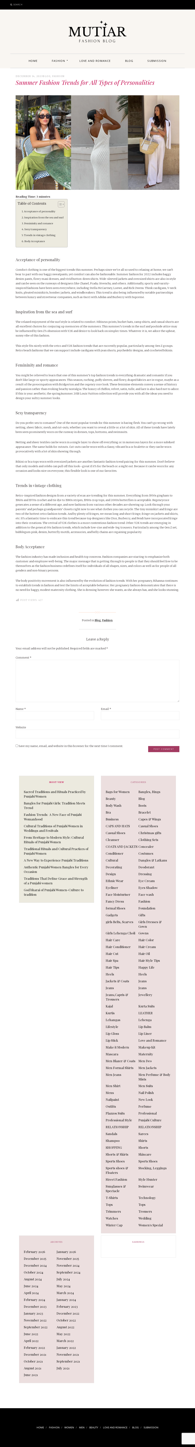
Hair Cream (147, 947)
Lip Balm (144, 1027)
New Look (145, 1099)
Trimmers (113, 1211)
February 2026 (34, 1252)
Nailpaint (112, 1099)
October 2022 (66, 1320)
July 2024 (63, 1279)
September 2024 (68, 1272)
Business (112, 819)
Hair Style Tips (149, 960)
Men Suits (145, 1086)
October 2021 (33, 1361)
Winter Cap (114, 1225)
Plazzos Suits (115, 1113)
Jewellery (145, 995)
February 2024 (34, 1299)
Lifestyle (112, 1027)
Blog (129, 61)
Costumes (145, 853)
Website (21, 727)
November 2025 (68, 1258)
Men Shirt (113, 1086)
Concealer (146, 846)
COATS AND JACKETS (121, 846)
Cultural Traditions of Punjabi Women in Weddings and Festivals (53, 828)
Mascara (112, 1054)
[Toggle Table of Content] (59, 204)
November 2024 (68, 1265)
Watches (112, 1218)
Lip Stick (112, 1040)
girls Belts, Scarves (119, 922)
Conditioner (114, 853)
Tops (109, 1204)
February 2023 (67, 1306)
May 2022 (63, 1334)
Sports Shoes (115, 1161)
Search (17, 4)
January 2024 (66, 1299)
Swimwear (146, 1186)
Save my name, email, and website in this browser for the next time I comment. (71, 746)
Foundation (146, 908)
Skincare (144, 1154)
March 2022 (65, 1341)
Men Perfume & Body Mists (154, 1076)
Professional (147, 1113)
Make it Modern (117, 1047)
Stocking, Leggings (152, 1168)
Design (111, 874)
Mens (110, 1093)
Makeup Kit (146, 1047)
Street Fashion (116, 1179)
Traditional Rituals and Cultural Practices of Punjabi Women (56, 851)
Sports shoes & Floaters (117, 1170)
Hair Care (113, 940)
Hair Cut (112, 953)
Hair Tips (112, 967)
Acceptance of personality (39, 211)
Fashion (58, 61)
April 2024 (31, 1293)
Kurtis (110, 1013)
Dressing (145, 874)
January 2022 (66, 1347)
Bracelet (144, 812)
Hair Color (146, 940)
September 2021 (68, 1361)
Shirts (142, 1140)
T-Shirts (112, 1198)
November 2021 (68, 1354)
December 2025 (35, 1258)
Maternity (145, 1054)
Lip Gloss (112, 1033)
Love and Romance (95, 61)
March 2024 (65, 1293)
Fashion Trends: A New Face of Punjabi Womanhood (53, 816)
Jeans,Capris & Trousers (117, 997)
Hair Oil (144, 953)
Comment (23, 657)
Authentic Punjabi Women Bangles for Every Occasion (56, 869)
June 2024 (31, 1286)
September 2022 (35, 1327)
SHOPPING (114, 1147)
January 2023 (33, 1313)
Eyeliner (112, 887)
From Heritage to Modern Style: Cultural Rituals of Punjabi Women (54, 839)
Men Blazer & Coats (120, 1061)
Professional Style (119, 1120)
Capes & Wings (149, 819)
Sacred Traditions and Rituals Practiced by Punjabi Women (55, 794)
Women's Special (150, 1225)
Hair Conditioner (118, 947)
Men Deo (145, 1061)
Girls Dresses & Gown (150, 924)
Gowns (143, 933)
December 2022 (68, 1313)
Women (69, 1427)
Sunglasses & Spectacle (116, 1188)
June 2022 (31, 1334)
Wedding (144, 1218)
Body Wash (113, 805)
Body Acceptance (34, 241)
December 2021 (35, 1354)
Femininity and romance (38, 223)
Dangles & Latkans (152, 860)
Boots (142, 805)
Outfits (111, 1106)
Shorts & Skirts (117, 1154)
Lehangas (113, 1020)
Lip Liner (145, 1033)
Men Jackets (147, 1068)
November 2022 (35, 1320)
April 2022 (31, 1341)
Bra (108, 812)
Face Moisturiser (118, 894)
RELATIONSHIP (117, 1127)
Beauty (111, 798)
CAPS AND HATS (118, 826)
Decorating (114, 867)
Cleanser (112, 840)
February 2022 (34, 1347)
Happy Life (146, 967)
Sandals (111, 1134)
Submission (156, 61)
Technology (147, 1198)
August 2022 (65, 1327)
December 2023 (35, 1306)
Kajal (109, 1006)
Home (33, 61)
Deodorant (146, 867)
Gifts (141, 915)
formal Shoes (115, 908)
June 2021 (31, 1375)
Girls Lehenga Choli (120, 933)
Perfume (144, 1106)
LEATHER (145, 1013)
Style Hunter (147, 1179)
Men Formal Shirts (119, 1068)
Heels (110, 974)
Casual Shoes (148, 826)
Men (82, 1427)
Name (21, 709)
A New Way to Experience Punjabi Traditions (56, 860)
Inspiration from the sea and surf (44, 217)
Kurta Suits (146, 1006)
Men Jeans (113, 1074)
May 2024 (63, 1286)
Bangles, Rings (149, 792)
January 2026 (66, 1252)
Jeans (142, 981)
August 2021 (32, 1368)
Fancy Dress (115, 901)
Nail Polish (146, 1093)
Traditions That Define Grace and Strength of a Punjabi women (56, 880)
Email (106, 709)
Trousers (145, 1211)
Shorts (143, 1147)
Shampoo (113, 1140)
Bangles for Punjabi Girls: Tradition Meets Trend (54, 805)
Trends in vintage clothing (40, 235)
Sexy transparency (35, 229)
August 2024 (33, 1279)
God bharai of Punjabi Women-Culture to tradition (54, 892)
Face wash (146, 894)
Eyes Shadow (148, 887)
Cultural (112, 860)
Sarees (143, 1134)
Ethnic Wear (114, 881)
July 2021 (63, 1368)
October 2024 (33, 1272)
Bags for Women (118, 792)
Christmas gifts (149, 833)
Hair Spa (112, 960)
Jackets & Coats (117, 981)
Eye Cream (146, 881)
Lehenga (145, 1020)
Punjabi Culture (149, 1120)
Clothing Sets (148, 840)
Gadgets (112, 915)
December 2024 (35, 1265)
